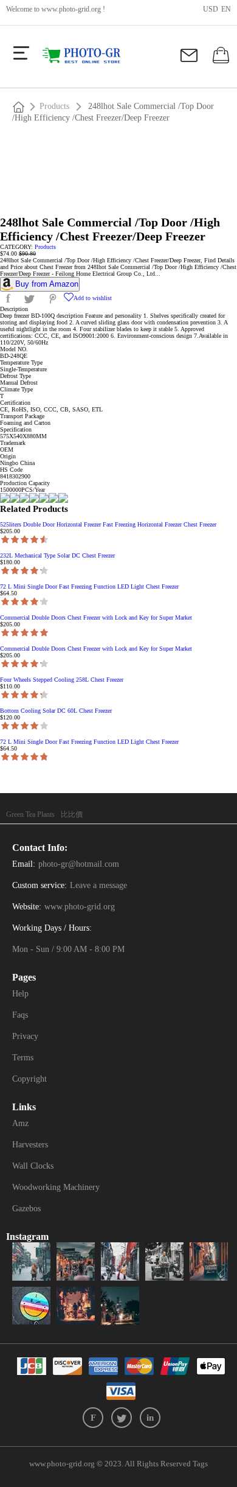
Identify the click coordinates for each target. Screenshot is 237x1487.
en (226, 9)
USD (210, 9)
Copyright (29, 1078)
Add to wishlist (93, 298)
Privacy (25, 1036)
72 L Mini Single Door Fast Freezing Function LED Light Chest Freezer (89, 586)
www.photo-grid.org (71, 9)
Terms (22, 1057)
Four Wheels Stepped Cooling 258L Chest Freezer (61, 679)
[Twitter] (121, 1417)
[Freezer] (87, 56)
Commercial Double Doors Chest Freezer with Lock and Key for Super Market (96, 617)
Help (20, 993)
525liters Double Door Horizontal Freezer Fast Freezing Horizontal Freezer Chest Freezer (108, 524)
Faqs (20, 1015)
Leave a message (98, 885)
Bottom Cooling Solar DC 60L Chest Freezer (56, 710)
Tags (200, 1463)
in (150, 1417)
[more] (21, 53)
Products (54, 106)
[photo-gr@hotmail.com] (190, 59)
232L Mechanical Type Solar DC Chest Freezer (57, 555)
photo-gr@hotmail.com (78, 864)
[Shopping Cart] (219, 60)
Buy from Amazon (46, 284)
